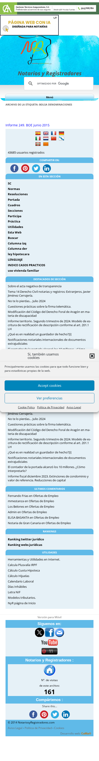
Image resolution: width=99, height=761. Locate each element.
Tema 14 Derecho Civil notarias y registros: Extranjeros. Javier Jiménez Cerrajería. (49, 294)
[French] (53, 133)
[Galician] (61, 138)
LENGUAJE (15, 259)
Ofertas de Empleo (45, 496)
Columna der (17, 248)
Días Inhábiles (17, 587)
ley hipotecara (18, 254)
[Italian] (38, 138)
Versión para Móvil (49, 617)
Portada (14, 200)
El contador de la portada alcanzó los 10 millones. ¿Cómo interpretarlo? (46, 469)
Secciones (15, 211)
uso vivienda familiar (23, 270)
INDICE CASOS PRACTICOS (26, 265)
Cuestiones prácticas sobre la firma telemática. (39, 306)
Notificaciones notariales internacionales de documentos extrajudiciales (47, 342)
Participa (14, 216)
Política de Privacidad (50, 407)
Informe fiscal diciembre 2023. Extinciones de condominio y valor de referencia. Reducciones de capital (48, 478)
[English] (46, 133)
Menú (49, 97)
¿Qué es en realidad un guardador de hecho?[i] (39, 334)
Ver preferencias (49, 398)
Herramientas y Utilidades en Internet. (34, 559)
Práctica (14, 221)
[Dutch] (46, 138)
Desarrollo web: (75, 733)
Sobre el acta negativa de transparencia (34, 286)
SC (9, 183)
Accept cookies (49, 385)
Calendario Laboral (21, 581)
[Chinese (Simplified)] (53, 138)
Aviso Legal (74, 407)
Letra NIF (14, 592)
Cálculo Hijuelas (18, 576)
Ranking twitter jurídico (26, 539)
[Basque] (38, 144)
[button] (92, 356)
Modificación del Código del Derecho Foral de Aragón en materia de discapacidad (49, 314)
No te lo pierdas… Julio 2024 (26, 301)
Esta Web (14, 232)
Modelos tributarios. (22, 598)
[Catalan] (46, 144)
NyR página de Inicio (22, 603)
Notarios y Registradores (50, 73)
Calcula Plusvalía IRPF (22, 565)
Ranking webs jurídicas (25, 545)
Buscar (13, 238)
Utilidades (15, 227)
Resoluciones (18, 194)
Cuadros (14, 205)
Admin (12, 512)
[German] (61, 133)
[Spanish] (38, 133)
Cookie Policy (26, 407)
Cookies (59, 728)
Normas (14, 189)
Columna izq (17, 243)
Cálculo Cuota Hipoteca (24, 570)
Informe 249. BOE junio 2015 (28, 125)
